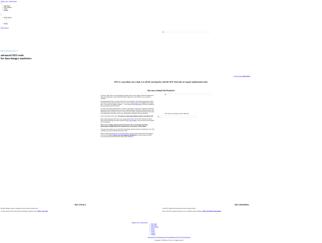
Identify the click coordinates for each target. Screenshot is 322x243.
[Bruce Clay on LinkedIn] (171, 237)
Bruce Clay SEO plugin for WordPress (125, 135)
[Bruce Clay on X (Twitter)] (178, 237)
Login (5, 8)
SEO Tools (7, 5)
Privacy (153, 230)
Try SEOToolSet (241, 76)
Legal (152, 228)
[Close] (1, 13)
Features (9, 19)
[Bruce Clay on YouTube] (185, 237)
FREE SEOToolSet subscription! (211, 211)
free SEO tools (137, 104)
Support (6, 10)
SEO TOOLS (7, 17)
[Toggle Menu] (1, 3)
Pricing (6, 23)
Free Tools (10, 20)
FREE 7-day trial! (42, 211)
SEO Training (7, 7)
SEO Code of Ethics (131, 120)
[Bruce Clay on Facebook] (152, 237)
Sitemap (153, 234)
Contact (153, 233)
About (152, 231)
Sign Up (6, 28)
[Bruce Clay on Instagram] (162, 237)
